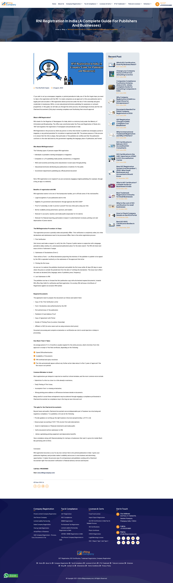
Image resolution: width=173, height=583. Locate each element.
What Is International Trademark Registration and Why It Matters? (125, 134)
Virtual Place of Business (41, 531)
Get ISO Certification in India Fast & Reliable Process (98, 522)
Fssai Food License (94, 514)
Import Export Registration (96, 517)
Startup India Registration (41, 528)
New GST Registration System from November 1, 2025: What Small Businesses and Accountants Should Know (126, 171)
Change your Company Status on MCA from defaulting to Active (125, 73)
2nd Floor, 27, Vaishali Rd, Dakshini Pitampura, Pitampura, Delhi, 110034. (128, 518)
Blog (63, 29)
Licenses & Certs (105, 4)
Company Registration (73, 4)
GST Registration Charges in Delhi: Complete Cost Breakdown (123, 122)
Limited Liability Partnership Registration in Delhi (68, 529)
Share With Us (39, 482)
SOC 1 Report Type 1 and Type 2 (98, 541)
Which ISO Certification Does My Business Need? (126, 63)
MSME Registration (67, 521)
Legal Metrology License (95, 537)
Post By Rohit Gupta (42, 88)
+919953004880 (166, 5)
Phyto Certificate (93, 530)
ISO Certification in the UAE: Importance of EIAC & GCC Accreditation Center (126, 157)
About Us (61, 4)
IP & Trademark (119, 4)
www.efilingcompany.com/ (46, 473)
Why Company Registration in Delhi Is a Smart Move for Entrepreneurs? (125, 100)
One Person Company (40, 517)
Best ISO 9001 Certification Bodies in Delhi (125, 223)
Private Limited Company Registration (44, 514)
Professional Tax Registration (70, 524)
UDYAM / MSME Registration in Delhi (72, 534)
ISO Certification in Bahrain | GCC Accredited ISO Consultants (124, 145)
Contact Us (70, 566)
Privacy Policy (106, 566)
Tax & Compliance (90, 4)
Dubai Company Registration (42, 524)
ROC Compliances (66, 517)
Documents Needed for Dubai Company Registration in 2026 (125, 111)
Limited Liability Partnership (41, 521)
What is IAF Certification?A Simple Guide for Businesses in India (126, 184)
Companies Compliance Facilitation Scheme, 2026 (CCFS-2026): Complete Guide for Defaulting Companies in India (126, 86)
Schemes (147, 4)
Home (54, 4)
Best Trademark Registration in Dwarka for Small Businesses (125, 195)
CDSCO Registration (94, 534)
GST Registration (66, 514)
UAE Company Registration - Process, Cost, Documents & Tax (44, 536)
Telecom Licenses (134, 4)
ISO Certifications (93, 527)
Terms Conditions (93, 566)
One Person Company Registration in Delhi (71, 539)
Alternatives (81, 566)
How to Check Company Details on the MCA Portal (126, 214)
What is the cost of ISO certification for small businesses (125, 205)
